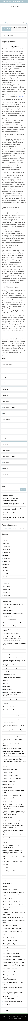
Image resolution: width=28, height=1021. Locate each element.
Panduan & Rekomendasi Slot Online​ (12, 778)
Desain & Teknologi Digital (9, 619)
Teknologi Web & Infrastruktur (10, 968)
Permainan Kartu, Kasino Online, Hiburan (13, 835)
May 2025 (5, 574)
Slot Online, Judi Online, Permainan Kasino (13, 898)
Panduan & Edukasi (8, 772)
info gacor (5, 680)
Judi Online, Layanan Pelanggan (11, 699)
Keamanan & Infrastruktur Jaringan (11, 719)
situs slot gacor (7, 401)
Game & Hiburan (7, 651)
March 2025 (6, 580)
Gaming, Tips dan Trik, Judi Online (11, 671)
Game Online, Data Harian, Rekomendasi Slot (14, 654)
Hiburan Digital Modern (9, 674)
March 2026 (6, 543)
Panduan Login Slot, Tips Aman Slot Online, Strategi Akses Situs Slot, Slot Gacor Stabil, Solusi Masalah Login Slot (14, 813)
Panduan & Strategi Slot (9, 781)
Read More (4, 358)
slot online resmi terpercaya (10, 889)
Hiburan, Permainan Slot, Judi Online (12, 677)
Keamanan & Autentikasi (9, 713)
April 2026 (5, 540)
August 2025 (6, 564)
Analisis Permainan (8, 610)
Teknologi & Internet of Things (10, 947)
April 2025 (5, 577)
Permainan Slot (7, 838)
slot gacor (5, 370)
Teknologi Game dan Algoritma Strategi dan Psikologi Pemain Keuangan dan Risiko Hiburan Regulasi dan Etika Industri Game (14, 964)
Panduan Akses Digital (8, 784)
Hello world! (21, 528)
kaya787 (21, 96)
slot (4, 413)
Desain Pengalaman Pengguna (10, 626)
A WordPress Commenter (9, 528)
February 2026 (6, 546)
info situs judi (6, 686)
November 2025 (7, 555)
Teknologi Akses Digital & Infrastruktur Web (14, 959)
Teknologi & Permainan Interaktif (11, 953)
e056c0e (6, 51)
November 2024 (7, 592)
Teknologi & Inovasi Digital (9, 944)
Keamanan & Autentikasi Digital (11, 716)
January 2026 (6, 549)
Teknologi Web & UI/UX (9, 972)
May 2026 (5, 537)
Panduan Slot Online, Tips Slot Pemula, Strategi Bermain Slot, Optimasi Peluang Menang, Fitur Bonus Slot (13, 825)
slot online (5, 886)
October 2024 (6, 595)
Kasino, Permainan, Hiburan (10, 709)
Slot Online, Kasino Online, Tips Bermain (13, 902)
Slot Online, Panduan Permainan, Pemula (13, 905)
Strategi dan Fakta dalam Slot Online (12, 928)
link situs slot (6, 383)
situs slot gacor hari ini (9, 407)
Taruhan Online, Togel (8, 937)
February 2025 (6, 583)
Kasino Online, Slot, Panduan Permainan (13, 706)
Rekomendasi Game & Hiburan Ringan (12, 861)
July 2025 (5, 567)
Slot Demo (5, 877)
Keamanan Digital (7, 733)
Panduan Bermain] (7, 787)
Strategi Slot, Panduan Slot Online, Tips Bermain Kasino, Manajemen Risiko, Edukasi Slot (14, 933)
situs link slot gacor (8, 364)
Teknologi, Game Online (9, 975)
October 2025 (6, 558)
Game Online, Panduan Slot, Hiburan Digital (13, 657)
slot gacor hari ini (7, 883)
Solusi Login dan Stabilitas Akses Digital (13, 917)
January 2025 (6, 586)
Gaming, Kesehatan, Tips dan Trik (11, 665)
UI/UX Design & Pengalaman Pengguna (12, 1001)
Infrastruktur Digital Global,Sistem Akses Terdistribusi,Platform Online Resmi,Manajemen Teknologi (13, 694)
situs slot (5, 864)
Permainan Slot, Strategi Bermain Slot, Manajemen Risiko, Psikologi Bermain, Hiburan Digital (12, 852)
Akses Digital (6, 607)
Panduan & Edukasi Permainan (10, 775)
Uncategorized (6, 1004)
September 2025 (7, 561)
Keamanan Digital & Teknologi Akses (12, 736)
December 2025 (7, 552)
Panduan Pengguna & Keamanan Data (12, 820)
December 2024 (7, 589)
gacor (4, 648)
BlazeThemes (17, 1018)
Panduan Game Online (8, 801)
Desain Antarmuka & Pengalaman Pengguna (14, 623)
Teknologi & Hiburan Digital (10, 941)
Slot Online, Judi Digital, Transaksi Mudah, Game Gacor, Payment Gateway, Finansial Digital (13, 894)
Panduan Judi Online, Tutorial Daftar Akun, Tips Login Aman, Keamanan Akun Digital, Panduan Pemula (13, 806)
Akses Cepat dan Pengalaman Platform (13, 604)
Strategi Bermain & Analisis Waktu (11, 925)
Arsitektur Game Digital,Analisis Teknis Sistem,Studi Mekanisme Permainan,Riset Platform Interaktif (13, 615)
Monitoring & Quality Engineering (11, 769)
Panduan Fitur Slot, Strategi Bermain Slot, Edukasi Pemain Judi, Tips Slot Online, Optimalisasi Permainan (13, 797)
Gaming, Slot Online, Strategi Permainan (13, 668)
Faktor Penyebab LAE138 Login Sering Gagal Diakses (12, 1)
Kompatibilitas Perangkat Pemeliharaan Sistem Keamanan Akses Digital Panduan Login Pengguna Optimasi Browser (13, 753)
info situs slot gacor (8, 689)
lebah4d (5, 766)
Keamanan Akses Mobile (9, 722)
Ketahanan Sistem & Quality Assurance (12, 748)
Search (4, 486)
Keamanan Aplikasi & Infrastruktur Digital (13, 730)
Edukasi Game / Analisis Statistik (11, 633)
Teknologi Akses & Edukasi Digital (11, 956)
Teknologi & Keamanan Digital (10, 950)
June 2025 (5, 570)
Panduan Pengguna (7, 817)
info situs (5, 683)
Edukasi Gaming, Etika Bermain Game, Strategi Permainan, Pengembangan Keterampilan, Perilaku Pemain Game (12, 638)
